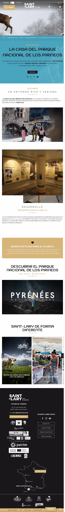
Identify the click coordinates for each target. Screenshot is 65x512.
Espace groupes (46, 436)
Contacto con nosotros (19, 416)
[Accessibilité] (58, 3)
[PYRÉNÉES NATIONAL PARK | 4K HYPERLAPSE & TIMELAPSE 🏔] (32, 297)
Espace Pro (46, 423)
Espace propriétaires (46, 432)
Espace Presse (46, 428)
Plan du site (28, 510)
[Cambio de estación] (12, 3)
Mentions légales (12, 510)
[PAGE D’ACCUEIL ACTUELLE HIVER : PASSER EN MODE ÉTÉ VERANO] (12, 3)
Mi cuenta (38, 9)
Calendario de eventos (49, 9)
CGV (21, 510)
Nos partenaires (37, 510)
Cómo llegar (40, 471)
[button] (60, 509)
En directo (60, 9)
